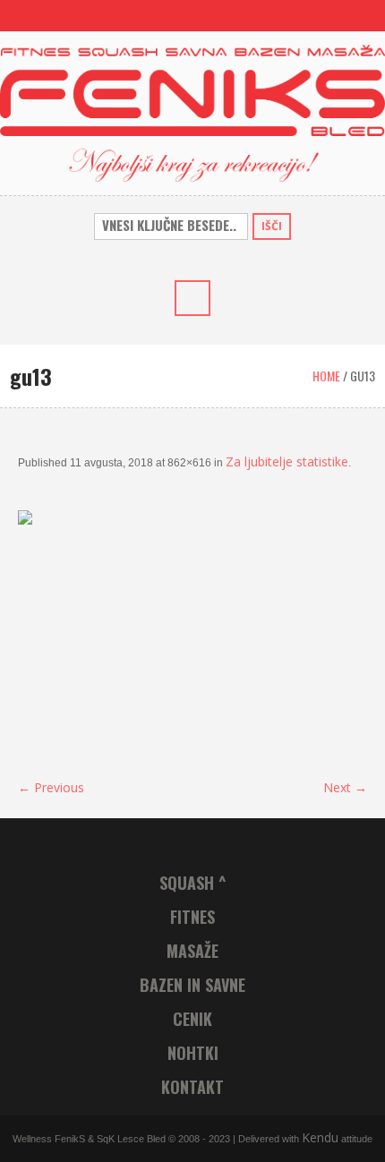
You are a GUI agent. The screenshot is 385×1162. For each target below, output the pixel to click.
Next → (345, 787)
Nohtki (192, 1053)
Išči (271, 226)
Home (326, 375)
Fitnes (192, 917)
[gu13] (192, 635)
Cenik (192, 1019)
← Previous (51, 787)
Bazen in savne (192, 985)
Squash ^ (193, 883)
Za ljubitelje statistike (287, 461)
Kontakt (192, 1087)
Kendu (320, 1137)
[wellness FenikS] (192, 111)
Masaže (192, 951)
